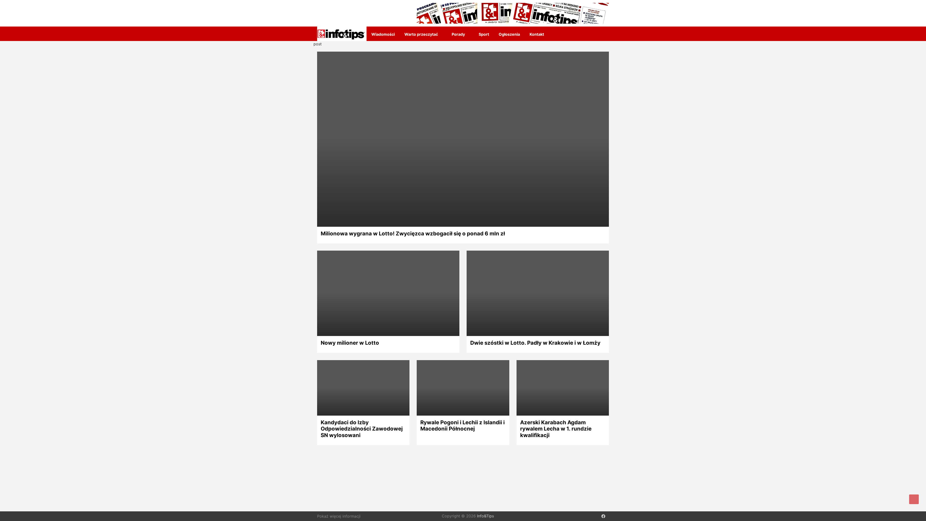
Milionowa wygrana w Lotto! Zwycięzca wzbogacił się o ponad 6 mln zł (413, 233)
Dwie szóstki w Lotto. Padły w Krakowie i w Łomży (535, 343)
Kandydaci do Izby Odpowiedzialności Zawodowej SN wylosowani (362, 428)
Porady (458, 34)
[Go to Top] (914, 499)
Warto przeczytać (421, 34)
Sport (484, 34)
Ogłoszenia (509, 34)
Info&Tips (485, 516)
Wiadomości (383, 34)
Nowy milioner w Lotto (350, 343)
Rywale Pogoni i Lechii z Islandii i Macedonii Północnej (462, 425)
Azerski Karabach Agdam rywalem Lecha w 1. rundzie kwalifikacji (556, 428)
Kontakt (537, 34)
